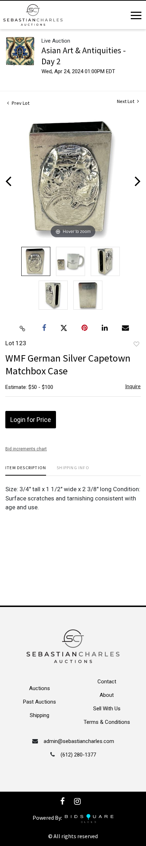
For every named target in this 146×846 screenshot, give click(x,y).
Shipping (39, 715)
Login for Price (30, 419)
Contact (106, 681)
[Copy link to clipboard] (22, 328)
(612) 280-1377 (78, 755)
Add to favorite (136, 344)
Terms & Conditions (107, 722)
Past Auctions (39, 702)
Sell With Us (106, 708)
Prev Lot (20, 103)
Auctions (39, 688)
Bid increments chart (26, 448)
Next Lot (126, 101)
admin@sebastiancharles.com (79, 741)
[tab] (25, 470)
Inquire (133, 386)
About (107, 695)
